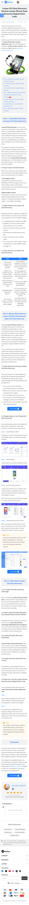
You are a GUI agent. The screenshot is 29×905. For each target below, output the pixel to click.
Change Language (15, 883)
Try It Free (13, 409)
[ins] (13, 871)
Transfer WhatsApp (20, 829)
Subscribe (24, 878)
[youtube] (10, 871)
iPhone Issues (8, 832)
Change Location (14, 835)
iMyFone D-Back (16, 766)
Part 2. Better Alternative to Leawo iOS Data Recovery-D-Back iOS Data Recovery (14, 95)
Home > (5, 841)
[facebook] (2, 871)
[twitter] (6, 871)
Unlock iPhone (7, 829)
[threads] (17, 871)
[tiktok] (20, 871)
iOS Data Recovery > (12, 841)
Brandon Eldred (18, 785)
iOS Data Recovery (10, 22)
